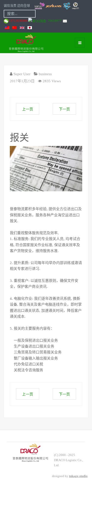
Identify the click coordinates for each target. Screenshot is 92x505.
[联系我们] (64, 21)
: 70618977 (54, 21)
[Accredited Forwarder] (57, 5)
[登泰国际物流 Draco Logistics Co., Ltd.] (15, 43)
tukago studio (78, 476)
